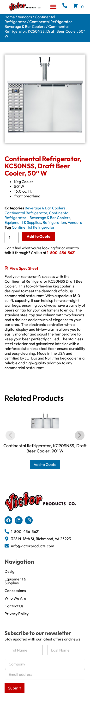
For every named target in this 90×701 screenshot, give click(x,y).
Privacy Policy (17, 613)
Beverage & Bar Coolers (45, 208)
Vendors (25, 16)
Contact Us (14, 605)
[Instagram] (29, 520)
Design (11, 571)
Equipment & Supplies (23, 222)
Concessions (15, 590)
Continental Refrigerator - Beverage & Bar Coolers (40, 24)
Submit (14, 687)
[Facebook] (8, 520)
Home (10, 16)
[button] (53, 7)
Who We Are (15, 598)
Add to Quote (38, 236)
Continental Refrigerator (26, 212)
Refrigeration (54, 222)
